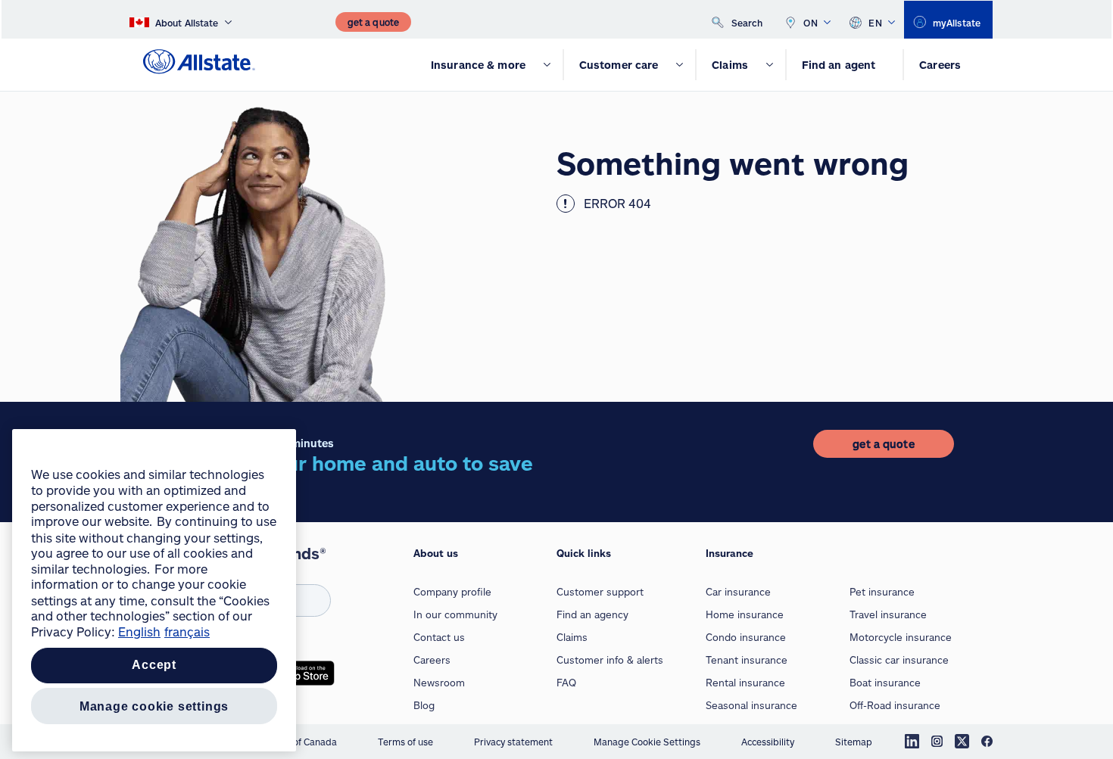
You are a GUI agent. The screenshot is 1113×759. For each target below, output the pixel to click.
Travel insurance (888, 614)
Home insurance (745, 614)
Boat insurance (885, 683)
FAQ (566, 683)
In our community (455, 614)
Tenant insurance (746, 660)
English (139, 631)
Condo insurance (746, 637)
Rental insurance (745, 683)
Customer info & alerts (609, 660)
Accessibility (767, 741)
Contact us (439, 637)
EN (875, 22)
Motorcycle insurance (901, 637)
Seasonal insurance (751, 705)
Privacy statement (513, 741)
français (187, 631)
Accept (154, 665)
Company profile (452, 592)
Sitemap (853, 741)
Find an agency (592, 614)
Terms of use (405, 741)
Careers (431, 660)
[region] (154, 590)
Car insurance (738, 592)
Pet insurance (882, 592)
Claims (572, 637)
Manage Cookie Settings (647, 741)
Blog (424, 705)
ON (810, 22)
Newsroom (439, 683)
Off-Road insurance (895, 705)
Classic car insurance (899, 660)
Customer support (600, 592)
